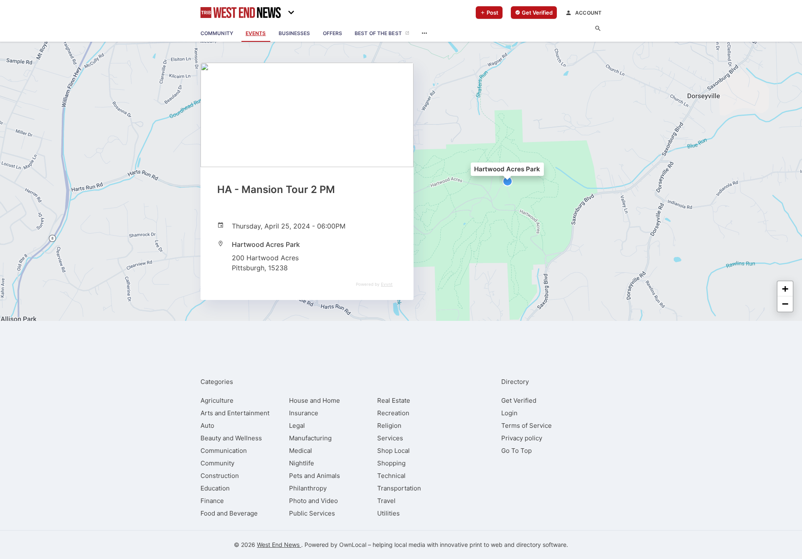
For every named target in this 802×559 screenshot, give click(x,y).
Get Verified (518, 400)
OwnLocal (352, 544)
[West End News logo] (240, 12)
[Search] (598, 28)
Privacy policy (521, 438)
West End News (279, 544)
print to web (486, 544)
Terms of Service (526, 425)
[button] (507, 181)
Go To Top (516, 451)
